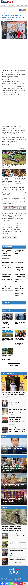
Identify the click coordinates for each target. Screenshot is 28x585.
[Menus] (26, 2)
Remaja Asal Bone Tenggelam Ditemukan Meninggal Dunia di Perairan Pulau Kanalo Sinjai (7, 324)
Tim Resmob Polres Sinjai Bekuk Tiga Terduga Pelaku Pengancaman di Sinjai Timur (17, 429)
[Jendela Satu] (7, 1)
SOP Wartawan (17, 579)
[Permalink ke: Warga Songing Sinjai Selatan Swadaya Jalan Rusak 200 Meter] (7, 351)
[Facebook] (20, 10)
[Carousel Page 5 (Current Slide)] (26, 452)
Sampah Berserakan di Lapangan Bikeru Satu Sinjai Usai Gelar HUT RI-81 (7, 340)
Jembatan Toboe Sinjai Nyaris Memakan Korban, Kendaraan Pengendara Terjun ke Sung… (11, 528)
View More (14, 365)
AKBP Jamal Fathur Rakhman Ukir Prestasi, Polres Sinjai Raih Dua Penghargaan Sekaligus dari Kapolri (20, 290)
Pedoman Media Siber (6, 579)
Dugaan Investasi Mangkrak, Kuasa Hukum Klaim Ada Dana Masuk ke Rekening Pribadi (13, 394)
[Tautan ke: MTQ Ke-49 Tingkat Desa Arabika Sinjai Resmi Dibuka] (5, 536)
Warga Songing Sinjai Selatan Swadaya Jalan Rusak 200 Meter (7, 357)
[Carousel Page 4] (25, 452)
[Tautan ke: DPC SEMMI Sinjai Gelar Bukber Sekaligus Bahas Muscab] (5, 544)
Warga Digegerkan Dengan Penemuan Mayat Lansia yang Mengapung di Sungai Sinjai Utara (20, 278)
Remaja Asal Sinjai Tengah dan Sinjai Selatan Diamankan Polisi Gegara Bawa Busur (17, 411)
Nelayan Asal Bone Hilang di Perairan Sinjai (20, 252)
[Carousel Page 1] (22, 452)
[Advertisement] (14, 55)
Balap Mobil (7, 237)
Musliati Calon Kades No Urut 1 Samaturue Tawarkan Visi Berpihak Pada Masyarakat (19, 341)
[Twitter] (22, 10)
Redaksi (20, 578)
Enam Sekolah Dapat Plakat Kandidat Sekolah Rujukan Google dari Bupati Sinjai (17, 561)
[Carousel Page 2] (23, 452)
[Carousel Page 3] (24, 452)
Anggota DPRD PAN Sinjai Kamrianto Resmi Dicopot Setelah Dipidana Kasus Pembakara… (14, 448)
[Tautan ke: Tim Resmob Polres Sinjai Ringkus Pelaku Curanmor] (5, 403)
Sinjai (14, 237)
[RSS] (25, 10)
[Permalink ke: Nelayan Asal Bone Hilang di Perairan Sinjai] (20, 316)
